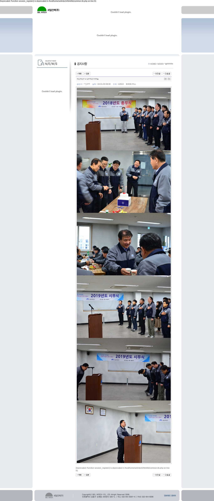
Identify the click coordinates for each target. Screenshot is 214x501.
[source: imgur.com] (124, 119)
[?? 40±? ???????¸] (157, 74)
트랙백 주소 (131, 84)
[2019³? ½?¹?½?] (166, 74)
